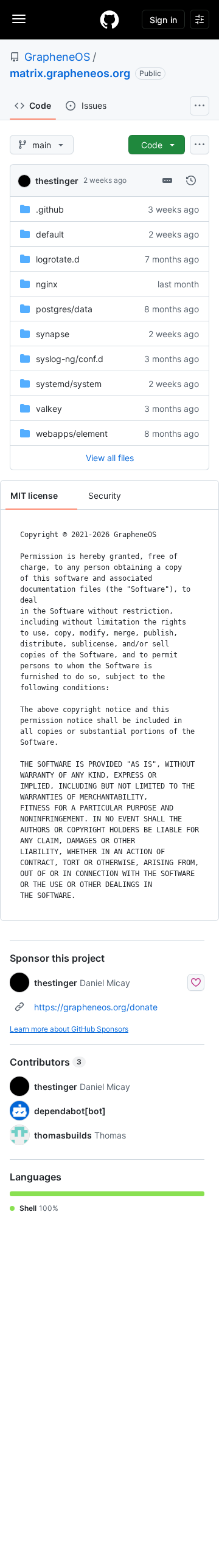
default (50, 234)
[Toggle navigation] (19, 19)
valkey (49, 408)
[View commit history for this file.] (191, 180)
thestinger (56, 181)
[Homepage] (109, 19)
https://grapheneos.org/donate (96, 1007)
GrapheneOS (57, 56)
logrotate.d (58, 259)
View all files (110, 458)
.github (50, 209)
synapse (52, 334)
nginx (47, 284)
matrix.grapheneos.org (70, 73)
